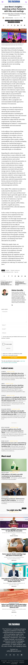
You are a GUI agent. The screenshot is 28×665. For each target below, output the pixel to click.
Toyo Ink (16, 272)
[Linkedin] (18, 25)
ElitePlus (7, 270)
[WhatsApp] (14, 25)
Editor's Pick (7, 20)
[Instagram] (10, 654)
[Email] (21, 25)
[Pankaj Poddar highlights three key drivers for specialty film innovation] (14, 521)
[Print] (24, 25)
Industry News (17, 20)
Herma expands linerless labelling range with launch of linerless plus (14, 554)
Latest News (17, 22)
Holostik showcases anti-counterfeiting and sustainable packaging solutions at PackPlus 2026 (13, 444)
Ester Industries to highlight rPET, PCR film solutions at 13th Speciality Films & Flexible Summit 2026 (13, 399)
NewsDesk (14, 560)
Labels (3, 383)
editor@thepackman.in (14, 651)
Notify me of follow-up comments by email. (12, 353)
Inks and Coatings (11, 22)
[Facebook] (8, 25)
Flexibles (12, 20)
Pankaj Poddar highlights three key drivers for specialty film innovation (14, 530)
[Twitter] (11, 25)
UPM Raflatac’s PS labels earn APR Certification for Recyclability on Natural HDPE (12, 476)
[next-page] (15, 615)
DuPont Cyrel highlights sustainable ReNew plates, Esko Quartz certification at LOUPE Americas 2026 (13, 412)
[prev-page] (12, 615)
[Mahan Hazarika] (3, 17)
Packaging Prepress (6, 409)
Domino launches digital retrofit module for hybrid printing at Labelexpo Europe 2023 (6, 283)
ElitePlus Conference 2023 (7, 272)
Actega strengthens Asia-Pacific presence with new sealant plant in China (12, 430)
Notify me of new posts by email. (10, 355)
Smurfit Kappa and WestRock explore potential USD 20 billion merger (20, 283)
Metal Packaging (5, 427)
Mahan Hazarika (9, 17)
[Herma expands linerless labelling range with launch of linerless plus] (14, 545)
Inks (21, 20)
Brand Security (5, 441)
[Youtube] (21, 654)
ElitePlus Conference (15, 270)
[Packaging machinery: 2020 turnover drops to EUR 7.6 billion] (14, 489)
